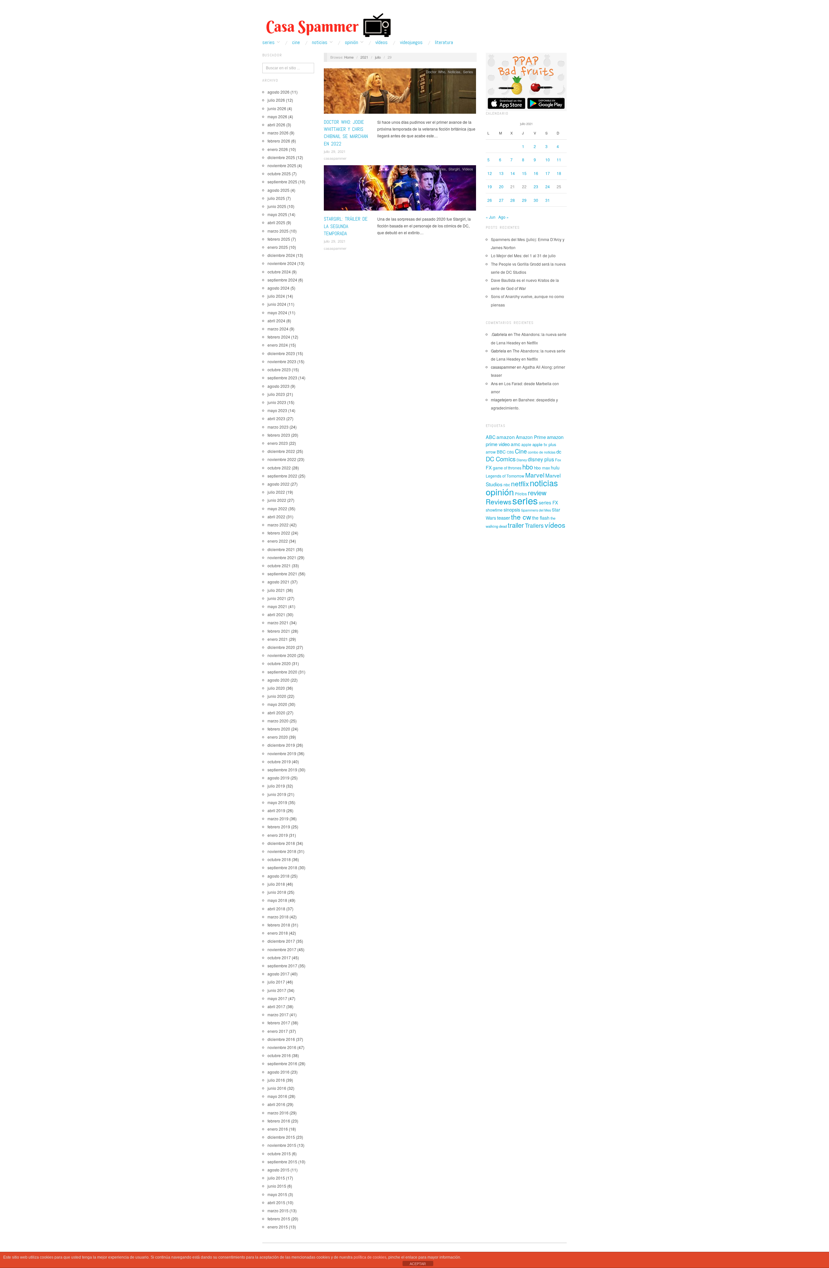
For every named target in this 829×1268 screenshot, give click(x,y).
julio (378, 57)
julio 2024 (276, 296)
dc (558, 451)
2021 (364, 57)
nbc (507, 485)
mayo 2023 (277, 410)
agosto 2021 (278, 581)
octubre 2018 (279, 859)
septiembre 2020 (282, 671)
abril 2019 (276, 810)
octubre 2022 (279, 467)
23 (536, 186)
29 (524, 200)
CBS (510, 452)
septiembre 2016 (282, 1063)
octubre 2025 (279, 173)
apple (526, 444)
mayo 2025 (277, 214)
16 (536, 173)
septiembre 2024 (282, 279)
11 (559, 159)
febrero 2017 (278, 1022)
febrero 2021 (278, 631)
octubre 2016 (279, 1055)
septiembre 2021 (282, 573)
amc (515, 443)
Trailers (534, 525)
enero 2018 (277, 933)
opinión (500, 491)
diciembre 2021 (281, 549)
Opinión (351, 42)
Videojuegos (411, 42)
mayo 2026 (277, 116)
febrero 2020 (278, 729)
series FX (548, 502)
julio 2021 (276, 590)
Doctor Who (435, 71)
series (525, 500)
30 (536, 200)
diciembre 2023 (281, 353)
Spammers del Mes (536, 510)
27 (501, 200)
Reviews (498, 501)
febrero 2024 (278, 337)
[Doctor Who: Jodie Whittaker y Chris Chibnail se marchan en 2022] (400, 92)
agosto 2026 (278, 92)
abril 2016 (276, 1104)
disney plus (541, 459)
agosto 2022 (278, 484)
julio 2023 (276, 394)
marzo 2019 (278, 818)
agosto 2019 (278, 777)
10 (547, 159)
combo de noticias (541, 452)
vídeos (555, 525)
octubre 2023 (279, 369)
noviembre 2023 (281, 361)
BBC (501, 452)
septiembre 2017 (282, 965)
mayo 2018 (277, 900)
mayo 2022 (277, 508)
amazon (505, 436)
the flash (541, 517)
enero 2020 (277, 737)
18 (559, 173)
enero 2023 (277, 443)
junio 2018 (276, 892)
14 (512, 173)
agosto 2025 (278, 190)
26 (489, 200)
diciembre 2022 (281, 451)
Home (349, 57)
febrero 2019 (278, 826)
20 (501, 186)
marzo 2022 (278, 524)
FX (489, 467)
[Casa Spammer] (327, 24)
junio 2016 (276, 1088)
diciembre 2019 (281, 745)
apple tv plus (544, 444)
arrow (491, 452)
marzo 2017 (278, 1014)
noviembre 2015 (281, 1145)
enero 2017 (277, 1031)
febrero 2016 (278, 1121)
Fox (558, 459)
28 (512, 200)
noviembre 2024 (281, 263)
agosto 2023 (278, 386)
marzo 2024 (278, 328)
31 (547, 200)
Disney (522, 459)
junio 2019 (276, 794)
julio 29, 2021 (335, 151)
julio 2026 (276, 100)
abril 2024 (276, 320)
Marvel (534, 474)
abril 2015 (276, 1202)
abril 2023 (276, 418)
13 (501, 173)
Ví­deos (381, 42)
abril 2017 (276, 1006)
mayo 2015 (277, 1194)
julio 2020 (276, 688)
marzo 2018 (278, 916)
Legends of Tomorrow (505, 476)
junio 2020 (276, 696)
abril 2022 (276, 516)
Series (268, 42)
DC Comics (408, 168)
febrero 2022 (278, 533)
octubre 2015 (279, 1153)
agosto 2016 (278, 1072)
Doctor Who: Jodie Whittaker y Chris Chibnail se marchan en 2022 (346, 133)
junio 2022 (276, 500)
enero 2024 (277, 345)
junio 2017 (276, 990)
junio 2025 (276, 206)
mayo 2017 (277, 998)
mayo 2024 (277, 312)
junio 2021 (276, 598)
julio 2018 (276, 884)
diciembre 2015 (281, 1137)
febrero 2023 (278, 435)
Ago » (503, 217)
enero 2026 (277, 149)
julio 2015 (276, 1178)
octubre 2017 (279, 957)
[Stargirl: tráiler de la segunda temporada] (400, 189)
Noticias (319, 42)
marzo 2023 (278, 427)
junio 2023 (276, 402)
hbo (527, 466)
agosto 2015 (278, 1169)
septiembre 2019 (282, 769)
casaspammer (335, 158)
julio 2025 (276, 198)
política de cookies (370, 1257)
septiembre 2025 (282, 181)
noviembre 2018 (281, 851)
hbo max (542, 468)
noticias (544, 483)
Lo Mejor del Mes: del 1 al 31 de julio (523, 255)
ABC (490, 437)
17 (547, 173)
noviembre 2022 (281, 459)
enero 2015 (277, 1226)
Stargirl (454, 168)
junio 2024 (276, 304)
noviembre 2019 (281, 753)
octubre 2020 (279, 663)
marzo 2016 (278, 1112)
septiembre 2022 (282, 475)
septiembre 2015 (282, 1161)
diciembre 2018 (281, 843)
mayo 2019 (277, 802)
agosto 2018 (278, 876)
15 (524, 173)
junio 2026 (276, 108)
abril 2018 (276, 908)
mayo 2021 (277, 606)
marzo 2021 (278, 622)
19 (489, 186)
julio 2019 (276, 786)
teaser (503, 517)
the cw (521, 517)
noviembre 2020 (281, 655)
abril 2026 (276, 124)
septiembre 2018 (282, 867)
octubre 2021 (279, 565)
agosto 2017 (278, 973)
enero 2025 (277, 247)
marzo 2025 (278, 231)
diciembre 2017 (281, 941)
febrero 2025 (278, 239)
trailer (516, 525)
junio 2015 (276, 1186)
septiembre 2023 (282, 377)
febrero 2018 (278, 925)
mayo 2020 (277, 704)
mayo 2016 (277, 1096)
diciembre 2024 (281, 255)
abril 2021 (276, 614)
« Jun (490, 217)
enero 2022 (277, 541)
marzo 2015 (278, 1210)
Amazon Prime (531, 437)
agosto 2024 (278, 288)
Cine (296, 42)
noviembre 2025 (281, 165)
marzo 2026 (278, 132)
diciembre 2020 (281, 647)
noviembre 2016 (281, 1047)
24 (547, 186)
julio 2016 (276, 1080)
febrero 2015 (278, 1218)
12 (489, 173)
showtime (494, 510)
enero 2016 (277, 1129)
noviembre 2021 (281, 557)
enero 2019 (277, 835)
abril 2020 (276, 712)
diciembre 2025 (281, 157)
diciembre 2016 (281, 1039)
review (537, 492)
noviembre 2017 (281, 949)
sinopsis (512, 509)
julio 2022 (276, 492)
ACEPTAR (418, 1264)
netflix (520, 483)
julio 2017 (276, 982)
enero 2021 (277, 639)
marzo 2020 (278, 720)
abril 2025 (276, 222)
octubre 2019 (279, 761)
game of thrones (507, 468)
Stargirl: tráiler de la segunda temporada (346, 226)
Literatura (444, 42)
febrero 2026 (278, 141)
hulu (555, 467)
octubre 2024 (279, 271)
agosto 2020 (278, 680)
